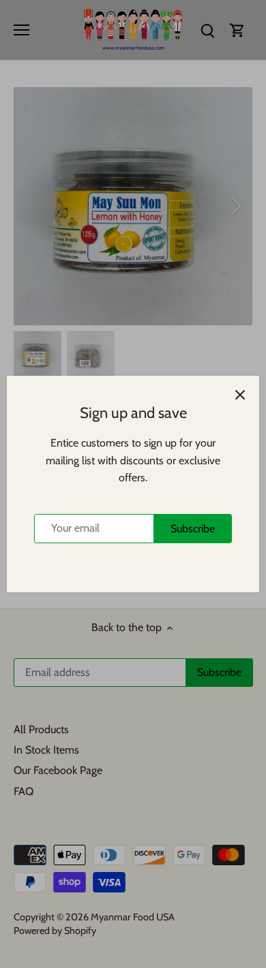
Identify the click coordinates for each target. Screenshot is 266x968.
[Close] (240, 395)
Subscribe (193, 528)
